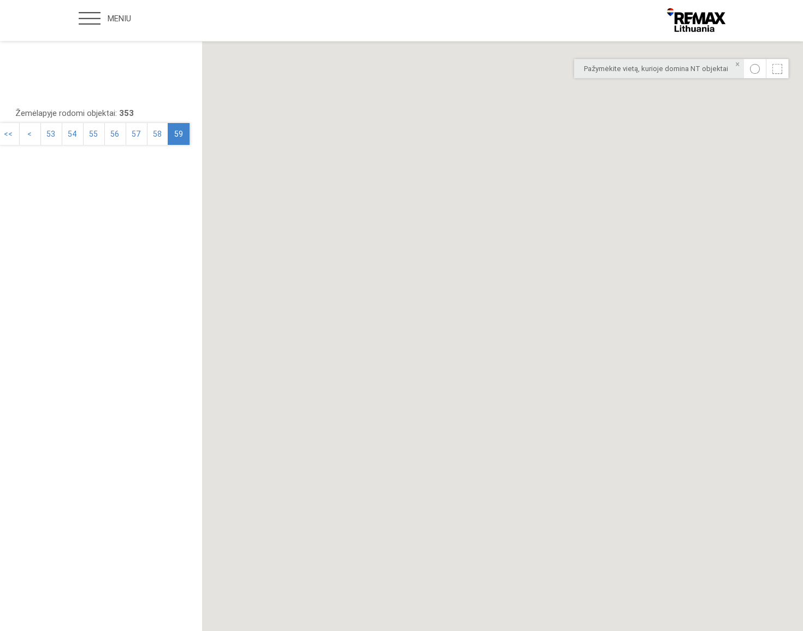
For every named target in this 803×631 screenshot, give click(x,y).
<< (8, 134)
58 (157, 134)
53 (50, 134)
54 (72, 134)
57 (136, 134)
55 (93, 134)
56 (114, 134)
